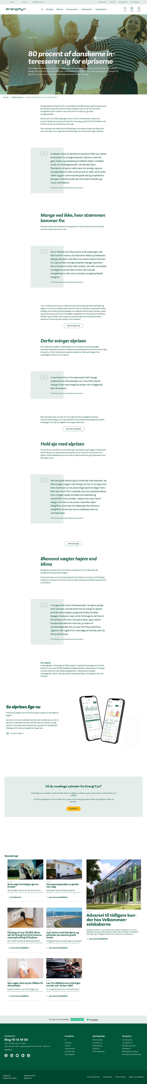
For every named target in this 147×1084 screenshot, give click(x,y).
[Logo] (15, 9)
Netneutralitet (120, 1077)
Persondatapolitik (93, 1077)
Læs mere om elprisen (73, 429)
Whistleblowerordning (130, 1051)
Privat (12, 2)
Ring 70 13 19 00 (16, 1040)
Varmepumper (70, 1051)
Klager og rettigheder (136, 1077)
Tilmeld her (73, 809)
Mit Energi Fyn (98, 1040)
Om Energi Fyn (135, 2)
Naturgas (68, 1043)
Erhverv (24, 2)
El (65, 1040)
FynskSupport (70, 1054)
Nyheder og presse (17, 97)
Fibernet (68, 1046)
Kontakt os (8, 1050)
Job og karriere (122, 2)
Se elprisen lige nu (17, 733)
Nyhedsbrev (126, 1049)
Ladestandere (70, 1049)
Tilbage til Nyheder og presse (108, 38)
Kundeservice (102, 2)
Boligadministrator (38, 2)
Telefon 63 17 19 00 (10, 1078)
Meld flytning (97, 1046)
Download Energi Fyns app (131, 1054)
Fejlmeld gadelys (99, 1051)
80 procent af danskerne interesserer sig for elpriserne (41, 97)
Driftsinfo (112, 2)
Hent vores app (73, 544)
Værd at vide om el (73, 326)
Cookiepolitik (107, 1077)
